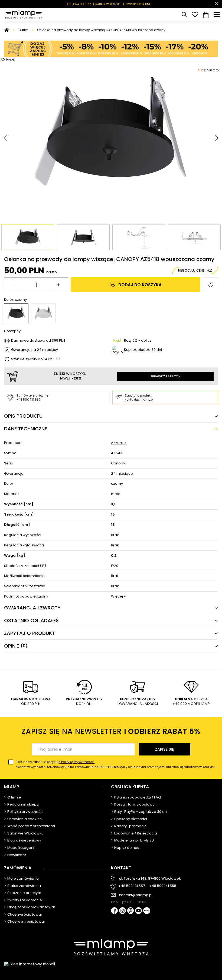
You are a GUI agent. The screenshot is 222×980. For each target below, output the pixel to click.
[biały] (43, 313)
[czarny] (16, 313)
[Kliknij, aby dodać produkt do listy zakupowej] (210, 284)
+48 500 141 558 (162, 886)
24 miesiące (122, 473)
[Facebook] (114, 911)
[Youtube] (138, 911)
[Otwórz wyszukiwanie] (184, 14)
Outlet (23, 30)
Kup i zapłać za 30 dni (143, 349)
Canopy (118, 463)
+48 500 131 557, (132, 886)
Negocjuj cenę (191, 270)
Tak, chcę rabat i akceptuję (115, 764)
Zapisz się (164, 749)
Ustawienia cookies (24, 819)
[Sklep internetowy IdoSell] (111, 964)
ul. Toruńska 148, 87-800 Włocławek (150, 878)
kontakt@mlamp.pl (139, 399)
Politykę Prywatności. (77, 762)
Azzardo (118, 443)
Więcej (117, 596)
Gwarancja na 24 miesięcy (34, 350)
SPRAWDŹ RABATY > (165, 376)
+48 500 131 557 (28, 399)
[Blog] (146, 911)
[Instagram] (122, 911)
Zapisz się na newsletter (111, 731)
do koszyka (140, 285)
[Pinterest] (130, 911)
